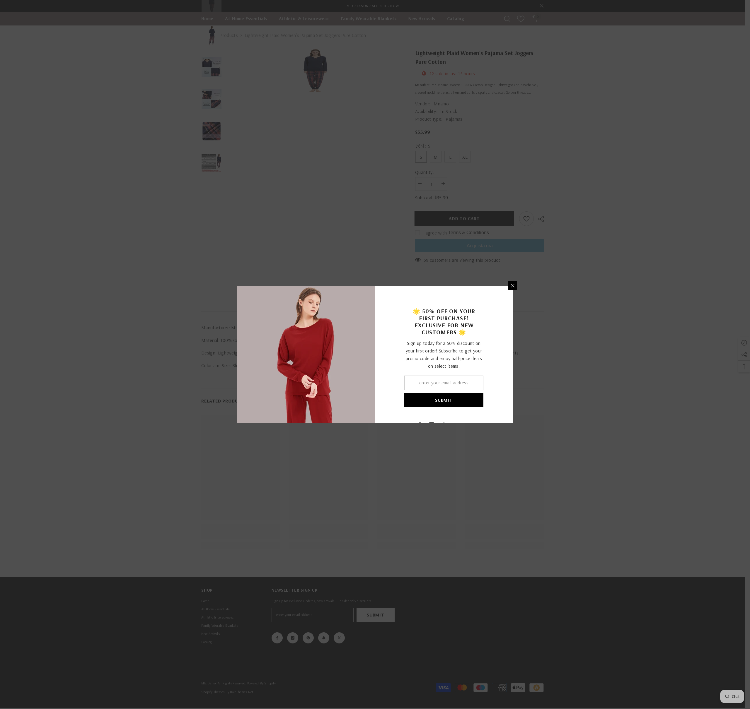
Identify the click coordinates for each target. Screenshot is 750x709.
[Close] (512, 285)
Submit (444, 400)
